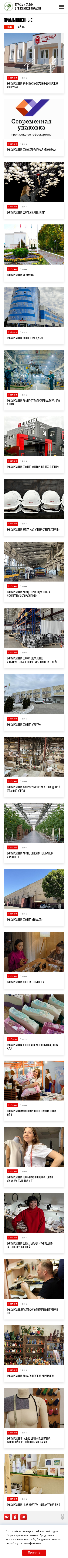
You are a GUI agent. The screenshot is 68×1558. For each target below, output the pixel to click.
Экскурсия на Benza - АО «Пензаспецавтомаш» (33, 530)
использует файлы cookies (36, 1531)
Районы (21, 27)
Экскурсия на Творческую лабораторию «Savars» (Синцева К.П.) (30, 1179)
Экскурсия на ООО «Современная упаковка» (31, 150)
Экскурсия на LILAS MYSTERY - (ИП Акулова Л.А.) (33, 1505)
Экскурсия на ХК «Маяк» (20, 275)
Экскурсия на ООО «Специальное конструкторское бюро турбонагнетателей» (32, 660)
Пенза (9, 27)
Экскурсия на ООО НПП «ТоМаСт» (24, 920)
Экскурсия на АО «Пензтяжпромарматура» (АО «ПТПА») (33, 402)
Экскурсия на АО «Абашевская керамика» (30, 1376)
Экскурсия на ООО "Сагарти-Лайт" (26, 212)
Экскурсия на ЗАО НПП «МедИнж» (25, 338)
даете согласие (50, 1539)
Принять (34, 1552)
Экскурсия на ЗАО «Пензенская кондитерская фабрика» (32, 85)
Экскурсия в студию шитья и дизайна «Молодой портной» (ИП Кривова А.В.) (28, 1440)
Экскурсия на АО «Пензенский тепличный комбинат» (30, 855)
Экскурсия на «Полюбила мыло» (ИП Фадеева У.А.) (32, 1046)
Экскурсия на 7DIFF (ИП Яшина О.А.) (26, 982)
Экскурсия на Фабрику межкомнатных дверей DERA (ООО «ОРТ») (33, 788)
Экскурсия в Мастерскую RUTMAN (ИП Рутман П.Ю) (32, 1311)
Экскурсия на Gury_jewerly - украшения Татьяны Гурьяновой (30, 1245)
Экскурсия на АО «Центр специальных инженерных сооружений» (28, 593)
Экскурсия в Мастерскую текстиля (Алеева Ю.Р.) (31, 1112)
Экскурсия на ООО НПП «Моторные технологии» (33, 467)
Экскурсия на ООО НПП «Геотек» (24, 725)
